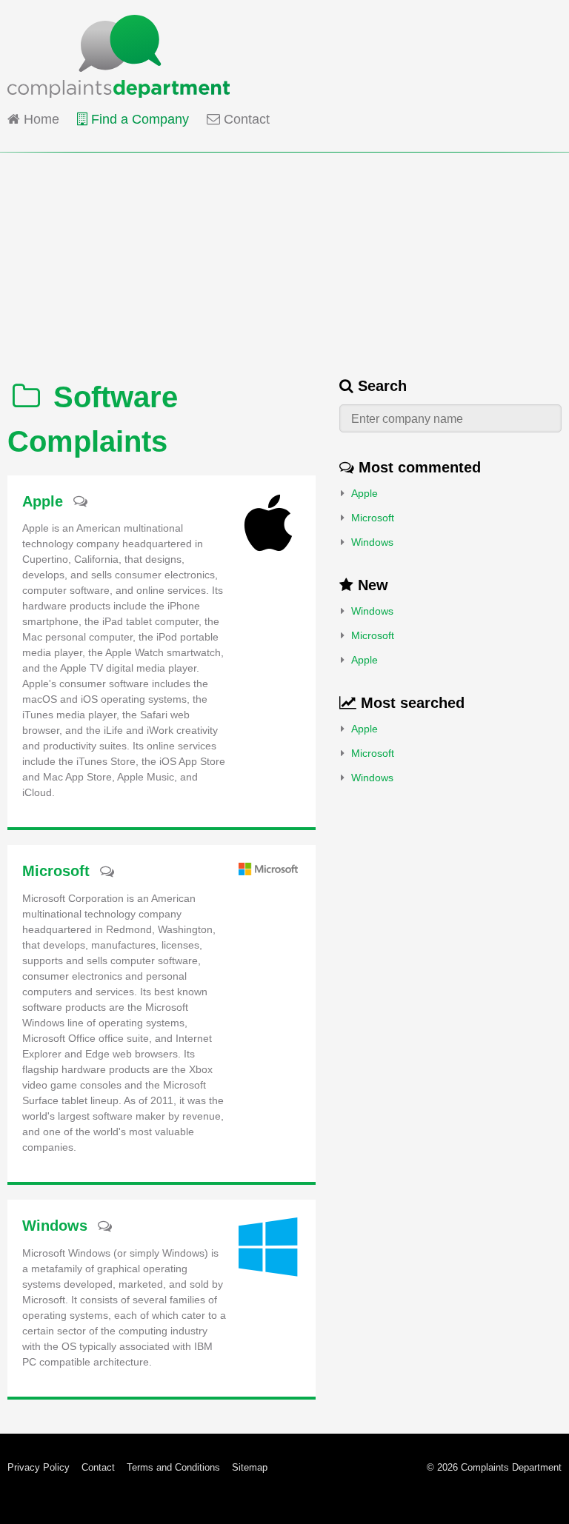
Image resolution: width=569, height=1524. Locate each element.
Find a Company (138, 119)
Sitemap (249, 1467)
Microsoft (372, 518)
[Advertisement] (284, 256)
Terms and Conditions (173, 1467)
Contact (245, 119)
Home (39, 119)
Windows (372, 542)
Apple (364, 493)
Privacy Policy (38, 1467)
